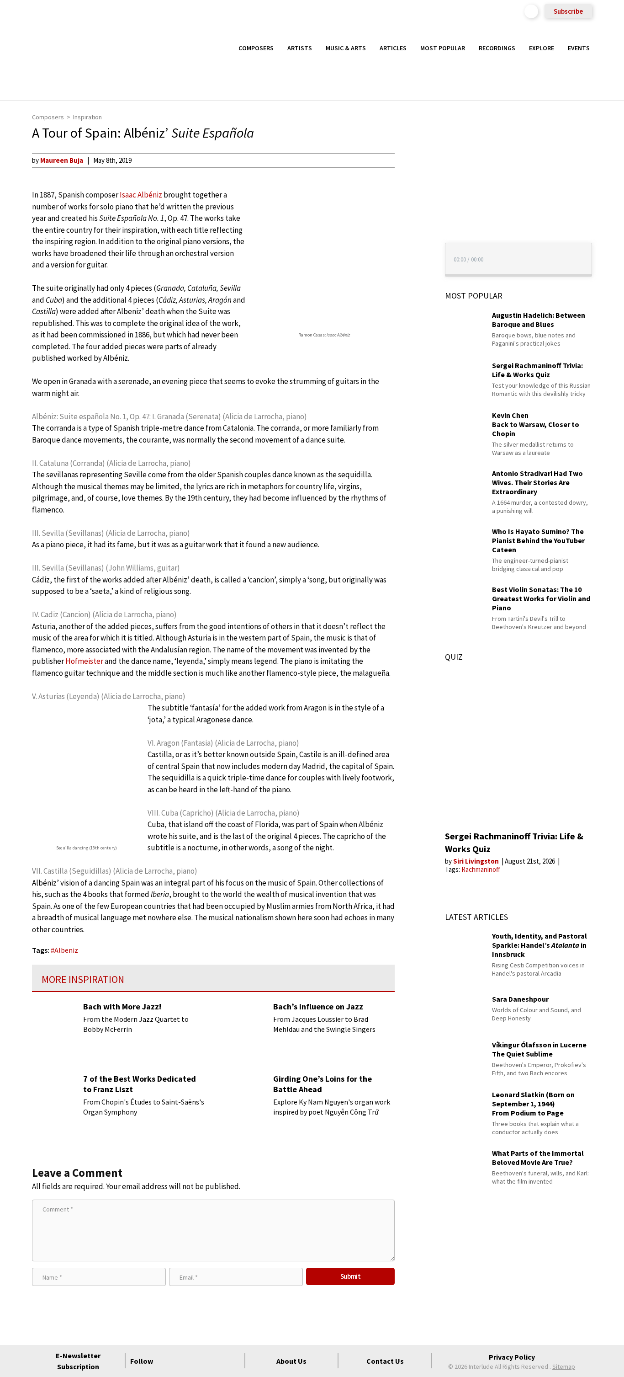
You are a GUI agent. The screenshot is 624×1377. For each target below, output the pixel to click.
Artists (299, 48)
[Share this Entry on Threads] (412, 234)
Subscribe (568, 11)
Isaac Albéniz (141, 195)
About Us (291, 1361)
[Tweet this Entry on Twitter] (412, 204)
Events (579, 48)
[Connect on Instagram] (200, 1361)
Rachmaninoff (480, 869)
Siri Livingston (476, 861)
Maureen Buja (61, 160)
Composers (256, 48)
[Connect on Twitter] (183, 1361)
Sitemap (563, 1366)
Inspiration (87, 117)
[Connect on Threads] (233, 1361)
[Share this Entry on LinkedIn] (412, 219)
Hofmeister (84, 661)
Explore (541, 48)
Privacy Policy (512, 1356)
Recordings (497, 48)
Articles (393, 48)
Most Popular (442, 48)
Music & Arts (346, 48)
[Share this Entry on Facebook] (412, 190)
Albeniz (66, 950)
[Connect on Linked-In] (216, 1361)
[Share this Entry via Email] (412, 160)
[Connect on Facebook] (167, 1361)
